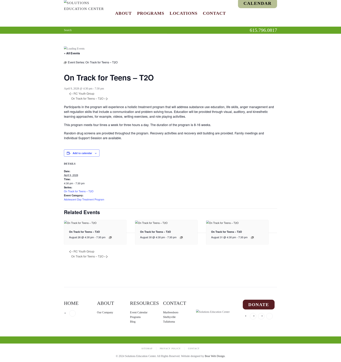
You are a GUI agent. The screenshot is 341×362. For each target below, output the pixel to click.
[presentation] (80, 222)
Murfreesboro (170, 312)
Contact (214, 13)
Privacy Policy (170, 348)
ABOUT (105, 303)
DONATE (258, 304)
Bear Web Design (215, 356)
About (123, 13)
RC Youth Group (82, 93)
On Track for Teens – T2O (88, 98)
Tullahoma (169, 321)
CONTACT (174, 303)
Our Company (105, 312)
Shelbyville (169, 317)
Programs (150, 13)
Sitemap (147, 348)
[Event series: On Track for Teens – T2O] (110, 237)
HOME (71, 303)
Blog (133, 321)
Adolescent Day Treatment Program (84, 199)
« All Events (72, 53)
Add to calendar (82, 153)
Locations (183, 13)
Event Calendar (138, 312)
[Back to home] (86, 13)
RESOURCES (144, 303)
